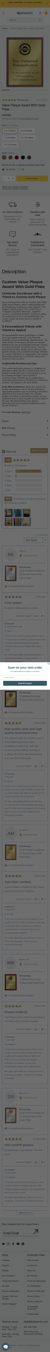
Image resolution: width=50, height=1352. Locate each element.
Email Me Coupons (25, 683)
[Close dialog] (48, 664)
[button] (5, 1346)
